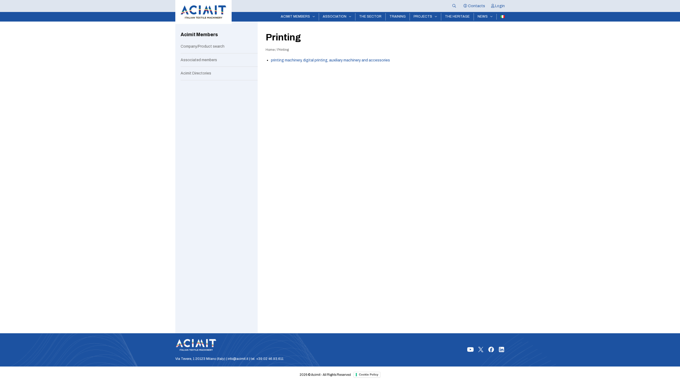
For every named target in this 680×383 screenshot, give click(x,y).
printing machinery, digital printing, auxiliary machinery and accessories (330, 60)
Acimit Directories (196, 73)
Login (499, 6)
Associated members (199, 60)
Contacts (476, 6)
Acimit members (295, 16)
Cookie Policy (368, 374)
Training (397, 16)
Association (334, 16)
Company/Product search (202, 46)
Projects (423, 16)
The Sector (370, 16)
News (483, 16)
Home (270, 50)
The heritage (457, 16)
